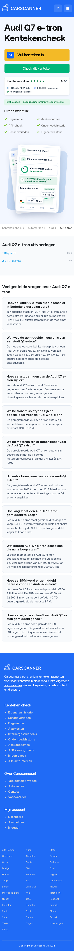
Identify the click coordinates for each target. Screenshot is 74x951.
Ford (52, 868)
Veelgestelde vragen (22, 781)
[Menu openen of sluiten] (68, 8)
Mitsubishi (55, 892)
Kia (27, 880)
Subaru (29, 917)
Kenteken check (12, 227)
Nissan (5, 899)
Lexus (5, 886)
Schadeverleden (19, 718)
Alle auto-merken (20, 761)
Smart (5, 917)
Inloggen (14, 827)
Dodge (6, 868)
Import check (17, 755)
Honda (5, 874)
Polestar (6, 905)
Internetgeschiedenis (22, 734)
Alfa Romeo (8, 850)
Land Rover (56, 880)
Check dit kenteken (37, 68)
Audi (51, 227)
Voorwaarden (17, 797)
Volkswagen (56, 923)
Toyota (30, 923)
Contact (13, 791)
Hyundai (30, 874)
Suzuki (53, 917)
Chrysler (30, 856)
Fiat (28, 868)
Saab (5, 911)
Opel (28, 899)
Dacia (29, 862)
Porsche (30, 905)
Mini (28, 892)
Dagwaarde (16, 723)
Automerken (35, 227)
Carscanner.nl (41, 945)
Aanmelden (16, 822)
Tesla (5, 923)
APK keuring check (21, 750)
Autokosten (16, 728)
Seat (28, 911)
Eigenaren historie (20, 712)
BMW (52, 850)
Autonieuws (16, 786)
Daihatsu (54, 862)
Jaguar (53, 874)
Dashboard (15, 817)
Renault (54, 905)
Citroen (53, 856)
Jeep (5, 880)
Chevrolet (7, 856)
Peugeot (54, 899)
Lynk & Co (31, 886)
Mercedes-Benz (11, 892)
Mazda (53, 886)
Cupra (5, 862)
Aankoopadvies (19, 745)
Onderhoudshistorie (21, 739)
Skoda (53, 911)
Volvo (5, 929)
